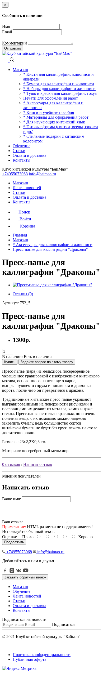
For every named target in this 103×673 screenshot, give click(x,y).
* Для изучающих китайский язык (54, 122)
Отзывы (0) (23, 294)
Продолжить (14, 542)
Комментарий (14, 43)
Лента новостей (27, 187)
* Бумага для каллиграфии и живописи (58, 84)
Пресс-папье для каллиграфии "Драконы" (50, 249)
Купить (9, 362)
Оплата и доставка (29, 155)
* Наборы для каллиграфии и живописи (59, 88)
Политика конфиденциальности (42, 654)
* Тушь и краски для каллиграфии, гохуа (60, 93)
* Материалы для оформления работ (55, 117)
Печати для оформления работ (50, 98)
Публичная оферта (29, 659)
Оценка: (9, 536)
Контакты (21, 160)
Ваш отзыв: (12, 522)
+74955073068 (15, 174)
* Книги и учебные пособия (48, 112)
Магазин (20, 69)
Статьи (19, 150)
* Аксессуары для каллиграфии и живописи (52, 244)
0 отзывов (11, 464)
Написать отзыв (37, 464)
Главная (20, 235)
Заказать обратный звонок (25, 577)
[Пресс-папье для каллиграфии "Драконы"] (52, 285)
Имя (6, 26)
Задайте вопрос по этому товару (47, 362)
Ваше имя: (11, 499)
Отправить (12, 48)
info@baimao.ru (42, 174)
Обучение (21, 146)
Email (7, 32)
